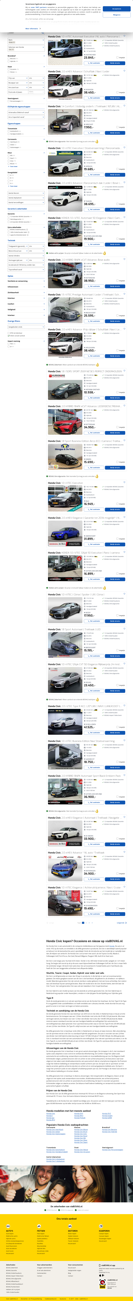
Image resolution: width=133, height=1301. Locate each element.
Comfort (11, 304)
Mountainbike (41, 1246)
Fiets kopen (40, 1234)
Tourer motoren (73, 1241)
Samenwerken (41, 1273)
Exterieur (11, 298)
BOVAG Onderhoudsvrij (13, 1273)
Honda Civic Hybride (109, 1132)
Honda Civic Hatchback (54, 1129)
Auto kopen (10, 1234)
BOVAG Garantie (11, 1270)
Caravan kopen (104, 1236)
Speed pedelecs (42, 1238)
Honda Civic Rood (80, 1136)
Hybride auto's (11, 1238)
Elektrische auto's (12, 1236)
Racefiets (40, 1243)
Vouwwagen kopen (105, 1238)
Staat (10, 67)
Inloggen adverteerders (44, 1268)
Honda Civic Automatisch (55, 1150)
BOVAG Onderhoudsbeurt (14, 1284)
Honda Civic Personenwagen (112, 1150)
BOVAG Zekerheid (12, 1268)
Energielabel (12, 172)
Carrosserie (12, 139)
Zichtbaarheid (13, 292)
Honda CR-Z (106, 1113)
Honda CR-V (78, 1113)
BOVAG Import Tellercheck (14, 1276)
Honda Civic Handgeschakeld (57, 1152)
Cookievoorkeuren (51, 1299)
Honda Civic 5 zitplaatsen (55, 1161)
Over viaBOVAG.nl (12, 1299)
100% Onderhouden (12, 1292)
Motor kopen (72, 1234)
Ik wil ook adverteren (44, 1270)
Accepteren (116, 9)
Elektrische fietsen (43, 1236)
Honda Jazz (50, 1118)
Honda (111, 946)
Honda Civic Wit (80, 1138)
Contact (39, 1276)
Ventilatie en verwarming (17, 281)
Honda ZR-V (50, 1120)
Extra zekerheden (14, 227)
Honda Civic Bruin (80, 1132)
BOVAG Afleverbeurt (12, 1281)
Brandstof (11, 56)
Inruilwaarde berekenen (14, 1243)
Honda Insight (107, 1116)
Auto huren (10, 1251)
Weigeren (116, 15)
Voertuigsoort (13, 98)
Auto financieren (11, 1246)
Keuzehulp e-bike (42, 1251)
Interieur (11, 315)
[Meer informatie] (27, 230)
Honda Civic (50, 1113)
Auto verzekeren (11, 1248)
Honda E (49, 1116)
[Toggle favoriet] (124, 36)
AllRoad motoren (73, 1238)
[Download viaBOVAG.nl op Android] (103, 1275)
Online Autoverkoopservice (15, 1241)
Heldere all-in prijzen (13, 1289)
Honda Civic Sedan (53, 1132)
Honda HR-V (78, 1116)
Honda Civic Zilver (80, 1140)
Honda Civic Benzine (109, 1129)
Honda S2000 (107, 1118)
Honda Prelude (79, 1118)
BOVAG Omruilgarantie (13, 1279)
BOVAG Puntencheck (12, 1287)
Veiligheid (11, 309)
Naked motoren (73, 1236)
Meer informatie (32, 29)
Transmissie (12, 129)
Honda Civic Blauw (81, 1129)
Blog (69, 1273)
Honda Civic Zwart (81, 1142)
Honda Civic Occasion (82, 1152)
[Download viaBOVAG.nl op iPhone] (100, 1275)
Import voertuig (14, 341)
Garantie (11, 214)
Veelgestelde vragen (74, 1270)
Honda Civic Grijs (80, 1134)
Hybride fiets (41, 1248)
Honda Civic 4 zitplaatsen (55, 1159)
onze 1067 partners (39, 7)
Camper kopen (104, 1234)
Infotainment (13, 287)
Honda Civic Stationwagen (55, 1134)
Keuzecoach (10, 1253)
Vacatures (63, 1299)
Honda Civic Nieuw (81, 1150)
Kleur (10, 153)
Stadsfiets (40, 1241)
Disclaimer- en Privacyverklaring (31, 1299)
